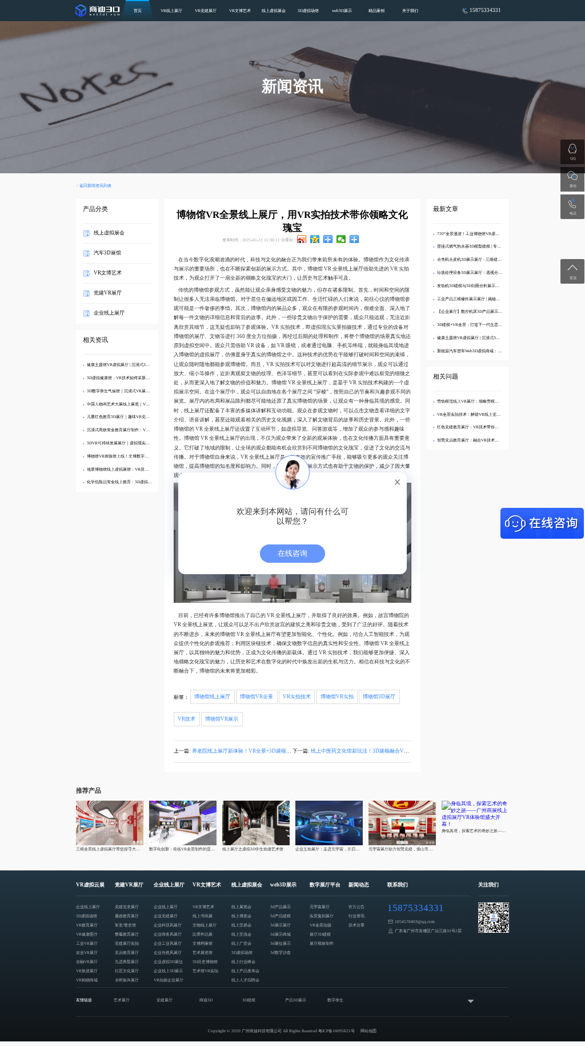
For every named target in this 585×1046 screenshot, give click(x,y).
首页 (138, 10)
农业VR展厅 (87, 952)
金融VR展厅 (87, 961)
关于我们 (410, 10)
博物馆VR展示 (221, 719)
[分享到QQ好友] (328, 239)
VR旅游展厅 (87, 970)
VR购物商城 (87, 980)
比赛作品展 (203, 934)
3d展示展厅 (280, 925)
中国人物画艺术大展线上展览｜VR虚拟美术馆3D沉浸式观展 (140, 404)
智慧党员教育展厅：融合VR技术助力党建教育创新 (482, 440)
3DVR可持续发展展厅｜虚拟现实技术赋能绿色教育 (132, 443)
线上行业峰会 (243, 961)
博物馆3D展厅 (379, 697)
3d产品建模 (280, 915)
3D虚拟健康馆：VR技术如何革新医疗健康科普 (128, 377)
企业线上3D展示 (168, 970)
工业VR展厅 (87, 943)
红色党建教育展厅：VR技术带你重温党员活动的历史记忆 (488, 426)
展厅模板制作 (322, 943)
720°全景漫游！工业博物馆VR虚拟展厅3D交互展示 (482, 233)
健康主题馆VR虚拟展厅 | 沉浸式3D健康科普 (126, 364)
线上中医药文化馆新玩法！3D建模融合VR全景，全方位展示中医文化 (390, 751)
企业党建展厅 (166, 915)
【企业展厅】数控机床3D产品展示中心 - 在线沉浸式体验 (487, 311)
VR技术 (186, 719)
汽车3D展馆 (107, 253)
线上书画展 (203, 915)
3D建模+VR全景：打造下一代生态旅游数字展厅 (479, 324)
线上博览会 (241, 915)
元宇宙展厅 (320, 906)
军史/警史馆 (125, 925)
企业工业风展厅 (168, 943)
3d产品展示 (280, 906)
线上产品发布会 (245, 970)
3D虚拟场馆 (308, 10)
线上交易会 (241, 925)
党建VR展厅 (108, 293)
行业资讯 (356, 915)
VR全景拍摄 (320, 925)
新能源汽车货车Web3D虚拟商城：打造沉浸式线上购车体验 (489, 350)
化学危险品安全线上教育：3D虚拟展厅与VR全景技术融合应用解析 (146, 481)
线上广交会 (241, 943)
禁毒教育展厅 (127, 934)
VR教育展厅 (87, 925)
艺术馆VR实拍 (205, 970)
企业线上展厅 (109, 313)
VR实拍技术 (297, 697)
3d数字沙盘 (280, 952)
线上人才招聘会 (245, 980)
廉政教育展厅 (127, 915)
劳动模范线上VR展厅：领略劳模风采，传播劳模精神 (484, 401)
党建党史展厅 (127, 906)
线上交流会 (241, 934)
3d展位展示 (280, 943)
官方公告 (356, 906)
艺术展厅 (122, 1000)
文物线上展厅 (205, 925)
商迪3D (206, 1000)
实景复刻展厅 (322, 915)
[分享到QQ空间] (315, 239)
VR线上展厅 (171, 10)
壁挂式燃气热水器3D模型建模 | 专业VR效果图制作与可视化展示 (494, 246)
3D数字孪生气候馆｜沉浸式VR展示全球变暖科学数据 (134, 390)
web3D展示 (342, 10)
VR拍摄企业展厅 (168, 980)
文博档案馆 (203, 943)
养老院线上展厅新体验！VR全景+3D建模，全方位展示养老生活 (265, 751)
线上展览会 (241, 906)
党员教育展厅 (127, 952)
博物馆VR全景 (256, 697)
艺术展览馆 (203, 952)
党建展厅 (165, 1000)
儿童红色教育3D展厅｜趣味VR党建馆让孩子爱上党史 (134, 416)
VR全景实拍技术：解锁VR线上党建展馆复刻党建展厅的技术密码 (494, 414)
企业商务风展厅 (168, 934)
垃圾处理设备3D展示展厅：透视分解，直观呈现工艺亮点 (487, 272)
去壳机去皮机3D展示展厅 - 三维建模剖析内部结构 (481, 259)
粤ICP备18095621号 (336, 1030)
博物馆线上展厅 (212, 697)
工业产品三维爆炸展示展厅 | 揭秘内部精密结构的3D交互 (487, 298)
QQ (573, 158)
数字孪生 (335, 1000)
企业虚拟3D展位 (168, 961)
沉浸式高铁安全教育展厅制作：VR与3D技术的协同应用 (136, 429)
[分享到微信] (341, 239)
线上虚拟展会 (274, 10)
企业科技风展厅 (168, 925)
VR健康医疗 (87, 934)
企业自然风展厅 (168, 952)
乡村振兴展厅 (127, 980)
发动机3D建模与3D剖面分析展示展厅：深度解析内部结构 (488, 285)
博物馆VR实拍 (337, 697)
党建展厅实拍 (127, 943)
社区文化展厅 (127, 970)
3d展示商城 (280, 934)
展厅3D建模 (320, 934)
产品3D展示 (295, 1000)
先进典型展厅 (127, 961)
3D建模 (248, 1000)
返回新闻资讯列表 (95, 185)
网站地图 (368, 1030)
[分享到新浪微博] (302, 239)
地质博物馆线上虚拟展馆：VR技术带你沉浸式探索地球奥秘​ (140, 469)
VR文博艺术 (240, 10)
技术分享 (356, 925)
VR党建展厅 (206, 10)
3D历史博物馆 (205, 961)
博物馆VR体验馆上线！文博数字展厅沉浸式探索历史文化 (138, 456)
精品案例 (376, 10)
